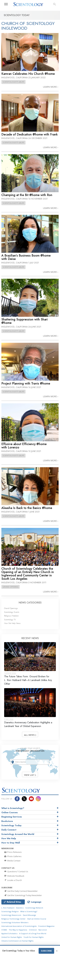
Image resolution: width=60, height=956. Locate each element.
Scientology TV (10, 619)
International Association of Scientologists (19, 926)
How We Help (8, 838)
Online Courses (9, 812)
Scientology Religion (10, 911)
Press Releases (14, 852)
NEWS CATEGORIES (30, 602)
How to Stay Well (10, 842)
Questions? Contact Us (17, 871)
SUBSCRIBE (46, 950)
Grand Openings (11, 608)
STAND (4, 930)
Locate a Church (14, 880)
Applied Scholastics (9, 933)
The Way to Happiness (18, 930)
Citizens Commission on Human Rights (17, 941)
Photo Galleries (14, 856)
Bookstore (7, 821)
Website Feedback (15, 876)
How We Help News (12, 623)
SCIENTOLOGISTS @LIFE (13, 81)
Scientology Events (11, 612)
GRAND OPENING (10, 586)
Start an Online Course (36, 919)
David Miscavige (29, 915)
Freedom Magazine (46, 926)
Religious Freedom (11, 615)
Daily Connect (8, 829)
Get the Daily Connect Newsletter (22, 891)
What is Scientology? (12, 808)
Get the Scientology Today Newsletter (24, 895)
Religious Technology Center (13, 919)
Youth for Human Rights (34, 937)
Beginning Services (11, 816)
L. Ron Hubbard (7, 908)
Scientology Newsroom (11, 915)
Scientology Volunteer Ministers (14, 922)
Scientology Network (34, 908)
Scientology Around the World (17, 834)
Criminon (33, 930)
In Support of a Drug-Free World (32, 933)
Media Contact (13, 860)
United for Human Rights (11, 937)
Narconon (42, 930)
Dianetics (20, 908)
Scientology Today (11, 825)
